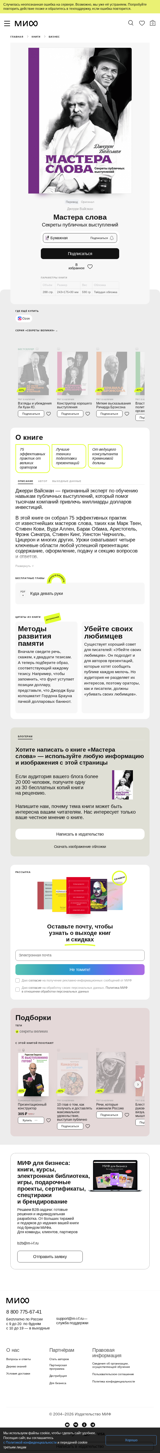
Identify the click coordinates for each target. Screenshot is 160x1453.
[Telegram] (92, 1424)
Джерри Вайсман (80, 209)
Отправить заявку (50, 1256)
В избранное (77, 266)
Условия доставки (18, 1373)
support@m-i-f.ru (70, 1318)
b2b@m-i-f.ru (28, 1243)
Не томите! (80, 969)
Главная (16, 36)
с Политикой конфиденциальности (30, 1442)
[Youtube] (67, 1424)
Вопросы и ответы (18, 1359)
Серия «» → (36, 330)
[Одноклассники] (84, 1424)
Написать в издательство (80, 834)
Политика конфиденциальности (113, 1381)
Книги (36, 36)
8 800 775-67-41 (24, 1312)
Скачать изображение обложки (80, 847)
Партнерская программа (58, 1366)
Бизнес (54, 36)
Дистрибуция (58, 1375)
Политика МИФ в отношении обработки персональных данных (75, 989)
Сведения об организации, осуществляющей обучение (111, 1365)
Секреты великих (34, 1031)
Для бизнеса (57, 1383)
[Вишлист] (142, 24)
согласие (35, 980)
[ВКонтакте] (75, 1424)
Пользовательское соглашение (113, 1374)
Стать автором (59, 1359)
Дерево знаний (16, 1366)
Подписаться (80, 253)
